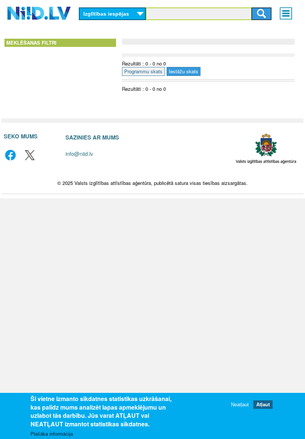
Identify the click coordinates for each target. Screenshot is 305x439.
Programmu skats (143, 71)
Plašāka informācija (51, 434)
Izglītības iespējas (106, 14)
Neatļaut (240, 404)
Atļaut (263, 404)
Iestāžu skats (183, 71)
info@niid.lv (79, 153)
